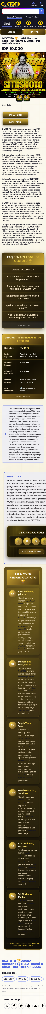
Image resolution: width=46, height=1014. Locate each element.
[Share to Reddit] (35, 1006)
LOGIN (11, 32)
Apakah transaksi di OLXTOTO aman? (23, 306)
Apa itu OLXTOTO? (23, 269)
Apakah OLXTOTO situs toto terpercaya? (23, 278)
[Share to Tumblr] (43, 1006)
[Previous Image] (2, 76)
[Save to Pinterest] (28, 1006)
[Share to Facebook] (14, 1006)
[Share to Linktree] (21, 1006)
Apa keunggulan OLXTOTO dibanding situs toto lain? (23, 316)
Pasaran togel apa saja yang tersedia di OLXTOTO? (23, 287)
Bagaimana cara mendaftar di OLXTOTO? (22, 297)
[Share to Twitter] (7, 1006)
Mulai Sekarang (31, 551)
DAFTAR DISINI (15, 115)
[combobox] (20, 11)
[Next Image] (44, 76)
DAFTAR (34, 32)
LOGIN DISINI (15, 122)
